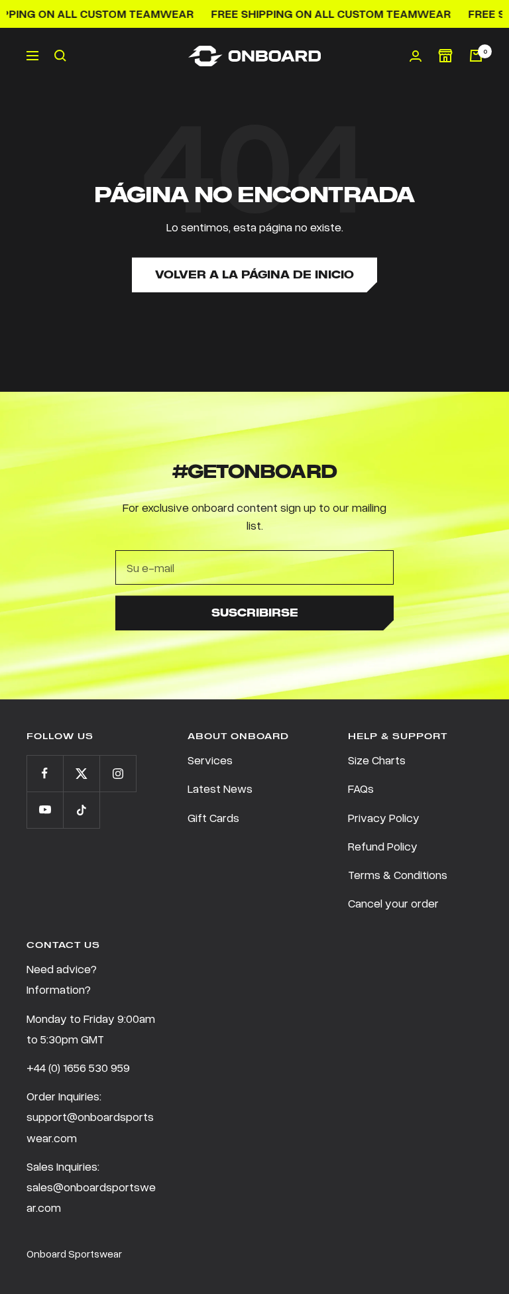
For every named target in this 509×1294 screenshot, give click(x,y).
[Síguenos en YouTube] (45, 810)
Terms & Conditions (397, 874)
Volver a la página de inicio (254, 275)
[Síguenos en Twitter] (81, 773)
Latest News (220, 788)
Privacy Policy (384, 817)
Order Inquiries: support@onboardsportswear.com (90, 1116)
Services (210, 759)
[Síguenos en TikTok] (81, 810)
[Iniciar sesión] (416, 56)
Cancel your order (393, 903)
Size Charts (377, 759)
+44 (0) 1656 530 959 (78, 1067)
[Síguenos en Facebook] (45, 773)
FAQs (361, 788)
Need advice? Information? (62, 978)
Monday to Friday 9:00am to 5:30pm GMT (91, 1028)
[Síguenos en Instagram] (117, 773)
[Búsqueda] (60, 56)
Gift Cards (213, 817)
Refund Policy (383, 846)
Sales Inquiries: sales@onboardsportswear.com (91, 1186)
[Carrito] (475, 56)
